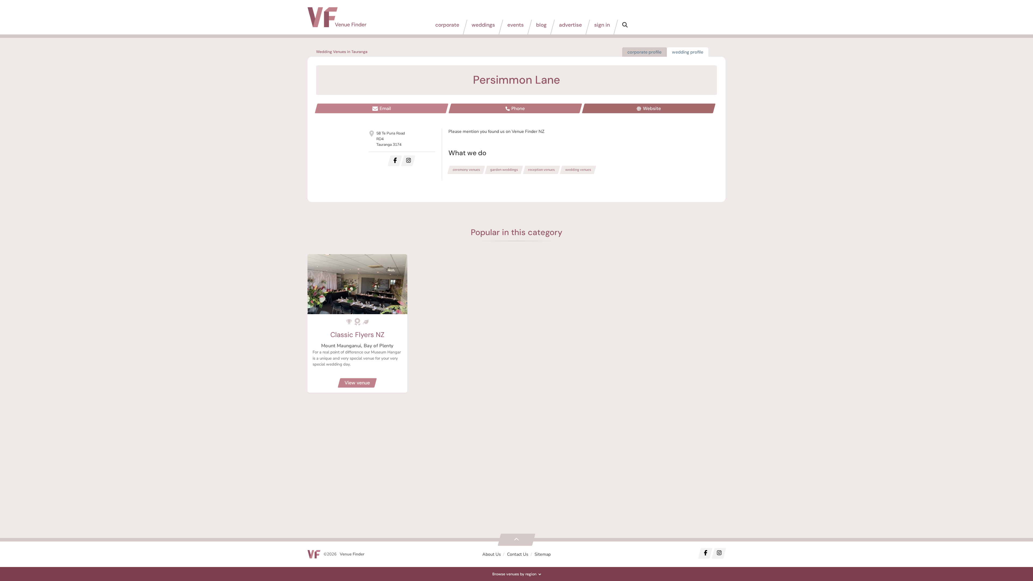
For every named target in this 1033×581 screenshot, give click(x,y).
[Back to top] (516, 540)
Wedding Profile (687, 52)
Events (515, 25)
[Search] (625, 27)
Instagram (408, 160)
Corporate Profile (644, 52)
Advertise (570, 25)
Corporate (447, 25)
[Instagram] (719, 553)
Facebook (394, 160)
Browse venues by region (514, 574)
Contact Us (517, 554)
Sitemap (543, 554)
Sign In (602, 25)
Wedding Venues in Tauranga (341, 51)
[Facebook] (705, 553)
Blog (541, 25)
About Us (491, 554)
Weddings (483, 25)
